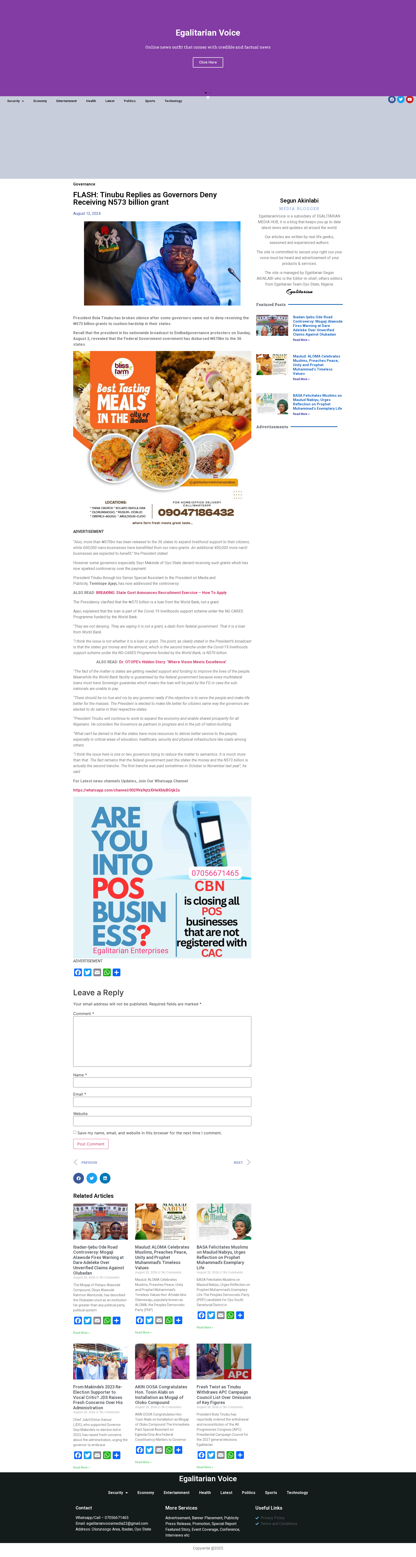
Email (79, 1094)
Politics (130, 101)
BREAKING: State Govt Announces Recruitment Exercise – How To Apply (162, 592)
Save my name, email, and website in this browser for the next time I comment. (150, 1133)
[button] (206, 93)
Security (13, 101)
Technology (173, 101)
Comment (83, 1013)
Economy (40, 101)
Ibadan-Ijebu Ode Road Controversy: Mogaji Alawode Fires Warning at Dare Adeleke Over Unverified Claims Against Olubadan (98, 1260)
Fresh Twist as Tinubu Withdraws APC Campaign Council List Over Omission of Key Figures (224, 1394)
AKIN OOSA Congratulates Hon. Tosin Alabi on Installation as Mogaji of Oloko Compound (161, 1394)
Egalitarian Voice (208, 1478)
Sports (150, 101)
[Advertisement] (208, 145)
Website (80, 1114)
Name (80, 1075)
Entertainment (66, 101)
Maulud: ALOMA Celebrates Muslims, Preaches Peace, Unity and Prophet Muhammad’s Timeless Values (162, 1257)
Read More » (81, 1332)
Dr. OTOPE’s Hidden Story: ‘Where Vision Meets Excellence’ (173, 662)
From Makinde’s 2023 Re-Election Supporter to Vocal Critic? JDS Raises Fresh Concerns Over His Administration (98, 1397)
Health (91, 101)
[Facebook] (392, 99)
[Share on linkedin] (105, 1178)
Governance (84, 184)
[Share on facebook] (78, 1178)
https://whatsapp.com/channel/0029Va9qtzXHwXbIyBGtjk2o (126, 790)
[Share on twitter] (91, 1178)
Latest (109, 101)
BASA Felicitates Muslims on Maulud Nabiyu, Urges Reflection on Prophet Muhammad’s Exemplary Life (222, 1257)
